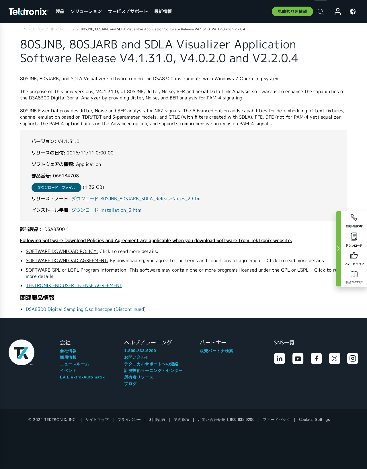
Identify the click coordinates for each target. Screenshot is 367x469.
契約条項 (181, 419)
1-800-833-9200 (140, 350)
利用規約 (157, 419)
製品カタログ (354, 282)
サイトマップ (97, 419)
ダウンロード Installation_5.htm (106, 210)
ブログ (130, 383)
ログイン (335, 11)
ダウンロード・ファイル (56, 187)
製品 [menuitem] (60, 11)
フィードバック (276, 419)
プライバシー (129, 419)
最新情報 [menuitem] (163, 11)
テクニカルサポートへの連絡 (151, 364)
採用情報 (68, 357)
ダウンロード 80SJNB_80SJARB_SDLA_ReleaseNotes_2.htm (135, 198)
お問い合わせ (136, 357)
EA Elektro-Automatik (82, 377)
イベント (68, 370)
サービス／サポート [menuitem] (128, 11)
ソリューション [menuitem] (86, 11)
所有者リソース (138, 377)
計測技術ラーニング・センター (153, 370)
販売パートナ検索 (216, 350)
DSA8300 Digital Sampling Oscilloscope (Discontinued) (86, 309)
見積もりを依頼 (292, 11)
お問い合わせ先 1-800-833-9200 (226, 419)
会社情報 (68, 350)
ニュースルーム (74, 364)
